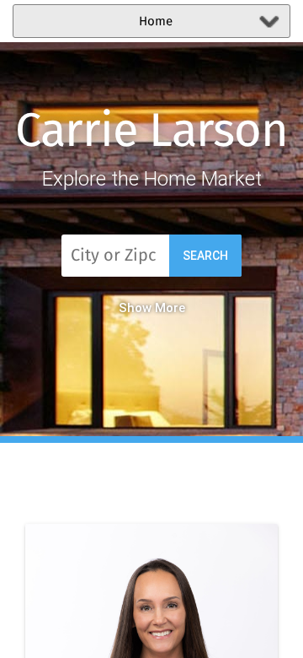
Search (205, 255)
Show (135, 308)
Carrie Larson (151, 132)
